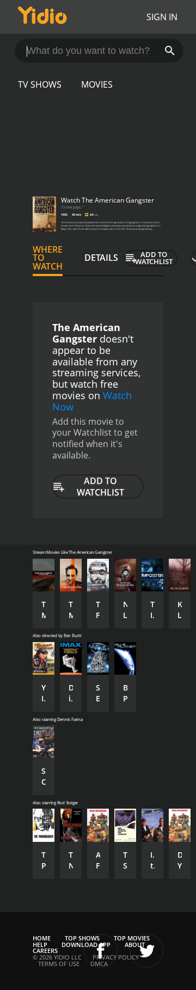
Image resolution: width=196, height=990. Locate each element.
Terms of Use (58, 964)
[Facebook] (101, 951)
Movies (97, 84)
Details (101, 258)
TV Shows (40, 84)
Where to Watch (48, 258)
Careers (45, 950)
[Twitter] (146, 951)
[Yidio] (42, 17)
